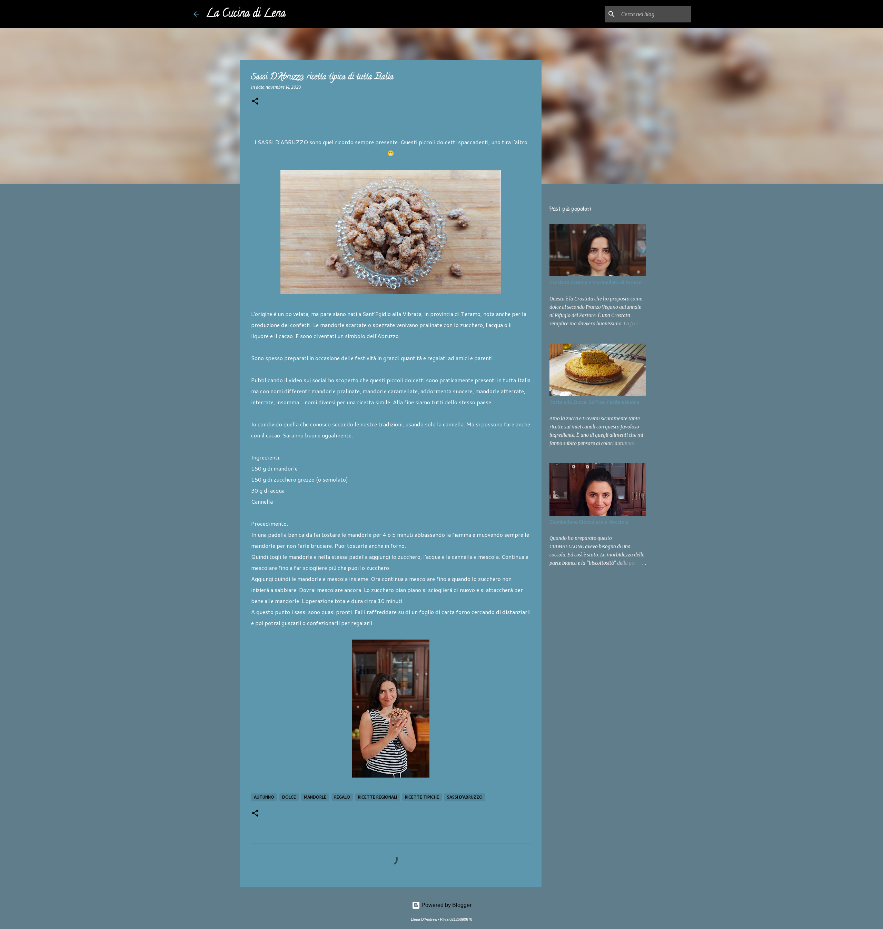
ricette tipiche (422, 797)
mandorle (315, 797)
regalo (342, 797)
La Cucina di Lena (246, 14)
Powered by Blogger (446, 905)
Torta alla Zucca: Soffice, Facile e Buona (594, 402)
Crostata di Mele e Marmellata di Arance (595, 282)
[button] (255, 101)
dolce (289, 797)
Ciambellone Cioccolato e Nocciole (588, 522)
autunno (264, 797)
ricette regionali (377, 797)
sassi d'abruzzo (465, 797)
